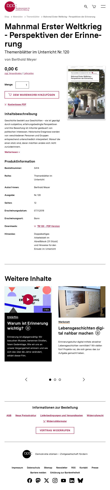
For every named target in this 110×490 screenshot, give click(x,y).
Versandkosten (13, 73)
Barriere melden (38, 472)
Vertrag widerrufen (55, 430)
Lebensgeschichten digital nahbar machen (81, 331)
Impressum (17, 467)
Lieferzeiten (29, 73)
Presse (95, 467)
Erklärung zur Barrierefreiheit (65, 472)
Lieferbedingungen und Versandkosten (61, 415)
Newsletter (61, 467)
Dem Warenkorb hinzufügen (34, 94)
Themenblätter (33, 17)
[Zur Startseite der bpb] (17, 11)
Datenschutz (33, 467)
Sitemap (48, 467)
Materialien (18, 17)
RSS (73, 467)
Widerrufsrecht (95, 415)
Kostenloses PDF (17, 104)
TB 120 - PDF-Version (48, 226)
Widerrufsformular (57, 421)
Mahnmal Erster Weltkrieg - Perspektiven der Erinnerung (69, 17)
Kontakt (84, 467)
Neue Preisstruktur (25, 415)
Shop (7, 17)
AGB (8, 415)
